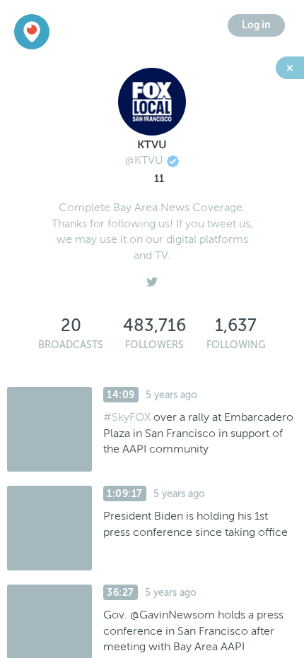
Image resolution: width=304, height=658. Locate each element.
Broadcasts (70, 345)
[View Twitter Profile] (152, 278)
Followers (154, 345)
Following (236, 345)
